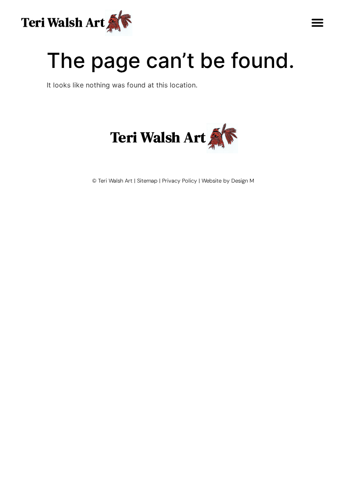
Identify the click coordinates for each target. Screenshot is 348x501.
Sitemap (147, 180)
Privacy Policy (179, 180)
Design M (242, 180)
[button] (317, 22)
